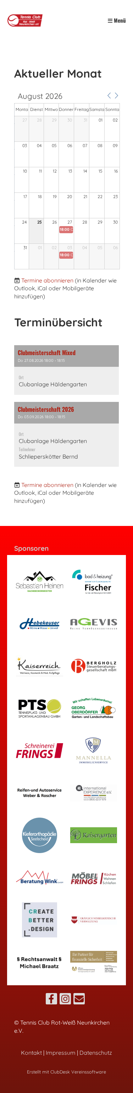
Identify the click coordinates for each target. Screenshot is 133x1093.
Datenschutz (95, 1052)
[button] (108, 95)
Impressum (61, 1052)
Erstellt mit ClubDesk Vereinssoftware (66, 1072)
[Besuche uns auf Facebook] (51, 1000)
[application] (67, 180)
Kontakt (31, 1052)
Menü (119, 20)
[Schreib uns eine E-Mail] (79, 1000)
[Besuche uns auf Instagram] (65, 1000)
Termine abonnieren (47, 280)
